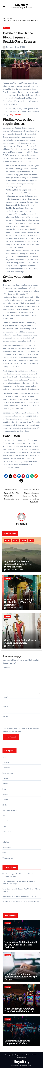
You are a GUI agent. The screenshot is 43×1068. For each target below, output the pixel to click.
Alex (8, 607)
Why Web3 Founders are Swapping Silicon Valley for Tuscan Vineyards (18, 564)
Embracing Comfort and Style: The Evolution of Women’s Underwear (19, 602)
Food (4, 789)
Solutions (6, 842)
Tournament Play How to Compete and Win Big (19, 896)
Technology (6, 847)
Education (6, 768)
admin (11, 47)
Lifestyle (23, 540)
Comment (7, 667)
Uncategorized (7, 858)
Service (31, 540)
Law (4, 815)
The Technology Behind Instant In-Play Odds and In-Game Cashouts (20, 944)
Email (5, 707)
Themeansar (21, 1057)
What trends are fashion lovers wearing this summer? (20, 641)
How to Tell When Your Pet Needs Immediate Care (20, 902)
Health (4, 805)
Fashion (6, 28)
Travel (4, 853)
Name (5, 697)
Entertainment (7, 773)
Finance (5, 784)
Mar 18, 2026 (18, 607)
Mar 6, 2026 (19, 646)
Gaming (5, 794)
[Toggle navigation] (4, 6)
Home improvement (9, 810)
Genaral (5, 799)
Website (6, 716)
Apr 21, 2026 (19, 569)
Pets (4, 826)
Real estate (6, 831)
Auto (4, 757)
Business (7, 540)
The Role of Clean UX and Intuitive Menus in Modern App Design (20, 976)
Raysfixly (21, 5)
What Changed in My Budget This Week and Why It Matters (20, 1010)
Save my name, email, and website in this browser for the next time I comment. (20, 730)
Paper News (32, 1055)
